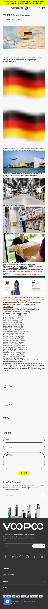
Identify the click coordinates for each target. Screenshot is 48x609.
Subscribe (37, 546)
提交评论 (24, 473)
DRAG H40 (23, 268)
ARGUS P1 (34, 304)
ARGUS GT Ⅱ (8, 306)
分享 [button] (10, 386)
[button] (4, 8)
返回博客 (8, 405)
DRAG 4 (26, 304)
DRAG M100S (13, 268)
